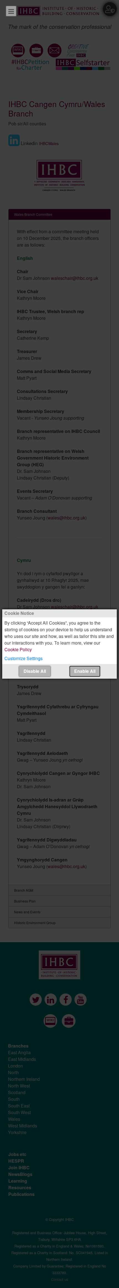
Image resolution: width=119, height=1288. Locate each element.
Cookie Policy (18, 649)
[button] (59, 658)
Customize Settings (23, 658)
